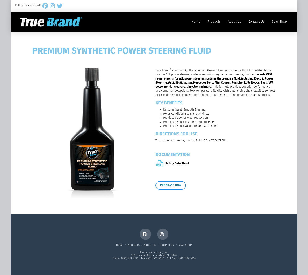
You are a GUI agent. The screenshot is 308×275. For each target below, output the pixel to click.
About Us (150, 245)
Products (133, 245)
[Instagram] (162, 234)
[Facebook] (145, 234)
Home (119, 245)
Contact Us (167, 245)
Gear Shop (185, 245)
